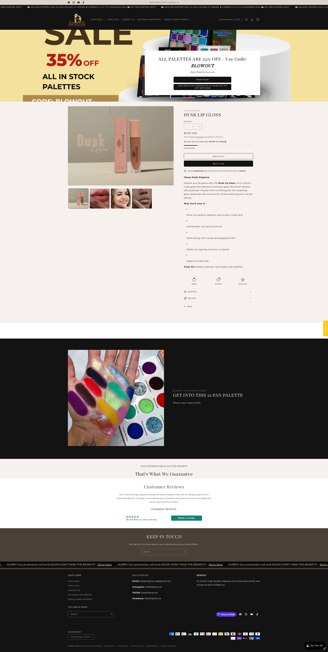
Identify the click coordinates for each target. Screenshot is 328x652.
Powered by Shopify (94, 646)
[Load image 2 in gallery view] (100, 199)
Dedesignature (80, 646)
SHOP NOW (73, 581)
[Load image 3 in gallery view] (121, 199)
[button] (97, 19)
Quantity (188, 121)
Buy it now (218, 163)
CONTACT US (74, 590)
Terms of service (137, 646)
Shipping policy (152, 646)
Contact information (168, 646)
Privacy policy (123, 646)
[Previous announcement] (126, 2)
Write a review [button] (186, 518)
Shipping (199, 137)
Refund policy (109, 646)
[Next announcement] (201, 2)
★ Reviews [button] (325, 328)
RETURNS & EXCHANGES (80, 595)
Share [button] (189, 306)
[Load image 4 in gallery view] (142, 199)
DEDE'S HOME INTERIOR (80, 599)
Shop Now (91, 564)
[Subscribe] (184, 552)
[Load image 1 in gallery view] (78, 199)
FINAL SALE (73, 586)
